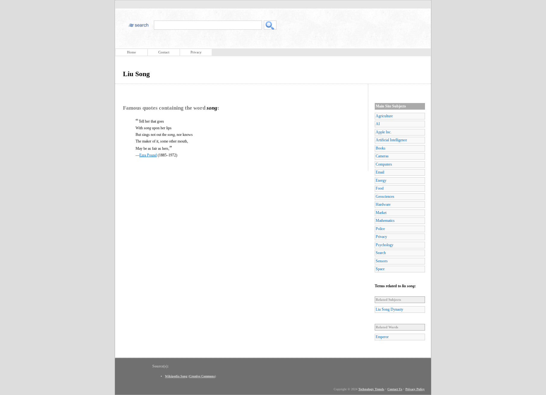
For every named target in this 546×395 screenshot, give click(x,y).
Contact (163, 52)
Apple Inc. (383, 132)
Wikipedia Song (176, 376)
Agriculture (384, 116)
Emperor (382, 337)
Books (380, 148)
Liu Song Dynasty (389, 309)
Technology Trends (371, 389)
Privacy (196, 52)
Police (380, 229)
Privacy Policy (415, 389)
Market (381, 212)
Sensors (382, 261)
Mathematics (385, 220)
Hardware (383, 204)
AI (378, 124)
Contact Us (394, 389)
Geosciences (385, 196)
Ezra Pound (148, 155)
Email (380, 172)
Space (380, 269)
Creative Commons (202, 376)
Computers (384, 164)
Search (381, 253)
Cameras (382, 156)
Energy (381, 180)
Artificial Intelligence (391, 140)
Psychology (384, 245)
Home (131, 52)
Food (380, 188)
